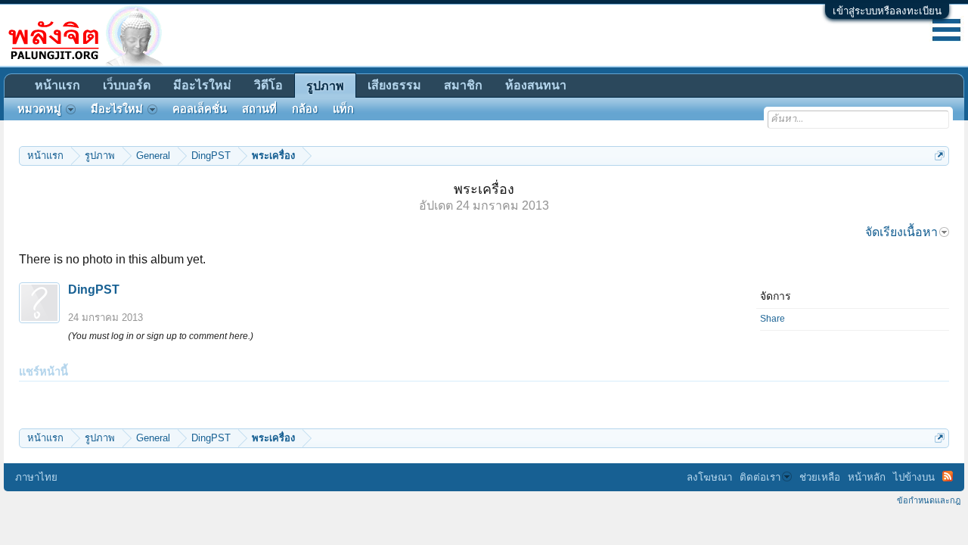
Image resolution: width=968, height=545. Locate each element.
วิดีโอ (268, 85)
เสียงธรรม (394, 85)
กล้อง (305, 109)
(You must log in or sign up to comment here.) (160, 336)
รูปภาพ (325, 85)
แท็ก (343, 109)
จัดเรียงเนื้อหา (901, 232)
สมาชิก (463, 85)
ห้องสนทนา (535, 85)
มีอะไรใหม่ (202, 85)
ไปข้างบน (914, 477)
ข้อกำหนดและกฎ (928, 500)
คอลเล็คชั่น (199, 109)
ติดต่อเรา (760, 477)
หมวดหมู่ (39, 109)
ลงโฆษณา (709, 477)
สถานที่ (259, 109)
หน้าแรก (57, 85)
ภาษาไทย (36, 477)
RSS (947, 476)
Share (772, 318)
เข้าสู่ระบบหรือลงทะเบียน (887, 11)
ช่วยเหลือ (819, 477)
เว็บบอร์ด (126, 85)
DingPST (93, 289)
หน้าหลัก (867, 477)
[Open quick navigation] (940, 155)
